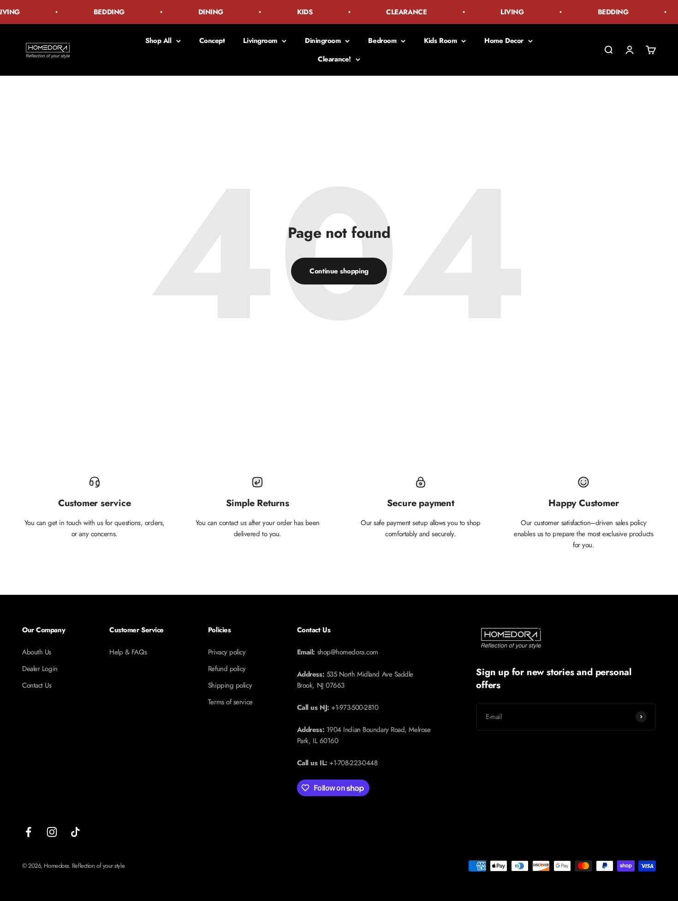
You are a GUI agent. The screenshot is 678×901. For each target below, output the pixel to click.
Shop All (158, 41)
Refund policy (227, 669)
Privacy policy (227, 652)
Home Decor (503, 41)
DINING (204, 12)
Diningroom (323, 41)
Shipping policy (230, 685)
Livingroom (260, 41)
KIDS (298, 12)
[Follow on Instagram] (52, 832)
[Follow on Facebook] (28, 832)
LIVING (505, 12)
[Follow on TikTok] (75, 832)
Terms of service (230, 702)
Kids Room (440, 41)
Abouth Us (36, 652)
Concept (212, 41)
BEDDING (102, 12)
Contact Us (37, 685)
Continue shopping (338, 271)
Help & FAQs (128, 652)
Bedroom (382, 41)
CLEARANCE (400, 12)
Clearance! (334, 59)
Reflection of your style (98, 865)
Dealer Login (40, 669)
